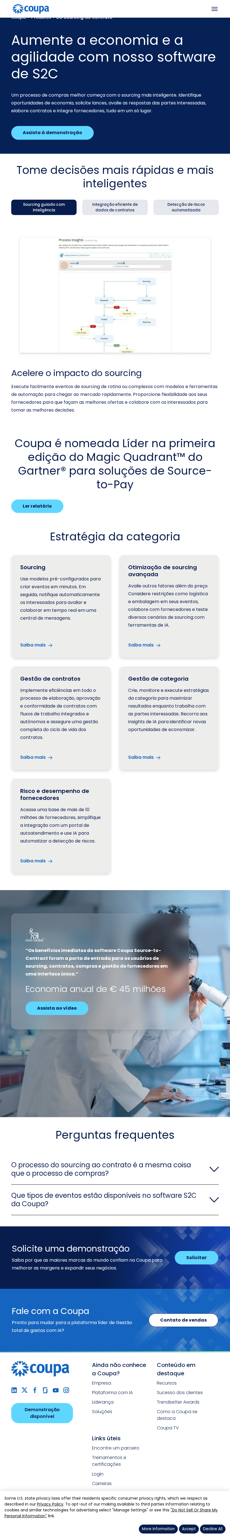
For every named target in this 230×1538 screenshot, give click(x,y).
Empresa (101, 1383)
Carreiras (102, 1483)
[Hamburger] (214, 9)
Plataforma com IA (112, 1392)
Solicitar (196, 1257)
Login (98, 1474)
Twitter (24, 1390)
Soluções (102, 1411)
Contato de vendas (183, 1320)
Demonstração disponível (42, 1413)
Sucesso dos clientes (180, 1392)
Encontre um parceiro (115, 1448)
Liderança (103, 1402)
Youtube (56, 1390)
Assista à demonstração (52, 132)
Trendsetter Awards (178, 1402)
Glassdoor (45, 1390)
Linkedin (14, 1390)
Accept (189, 1529)
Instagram (66, 1390)
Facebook (35, 1390)
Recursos (167, 1383)
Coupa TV (168, 1428)
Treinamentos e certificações (109, 1460)
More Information (158, 1529)
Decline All (212, 1529)
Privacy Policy (50, 1504)
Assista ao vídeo (57, 1008)
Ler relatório (37, 506)
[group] (44, 207)
